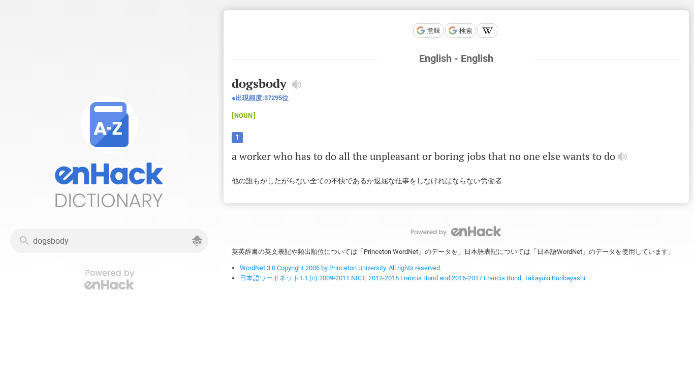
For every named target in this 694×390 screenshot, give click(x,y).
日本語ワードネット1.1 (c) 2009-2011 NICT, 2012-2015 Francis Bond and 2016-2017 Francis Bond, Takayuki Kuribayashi (412, 278)
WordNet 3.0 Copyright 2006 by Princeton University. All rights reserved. (340, 268)
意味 (433, 31)
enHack (456, 231)
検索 (465, 31)
